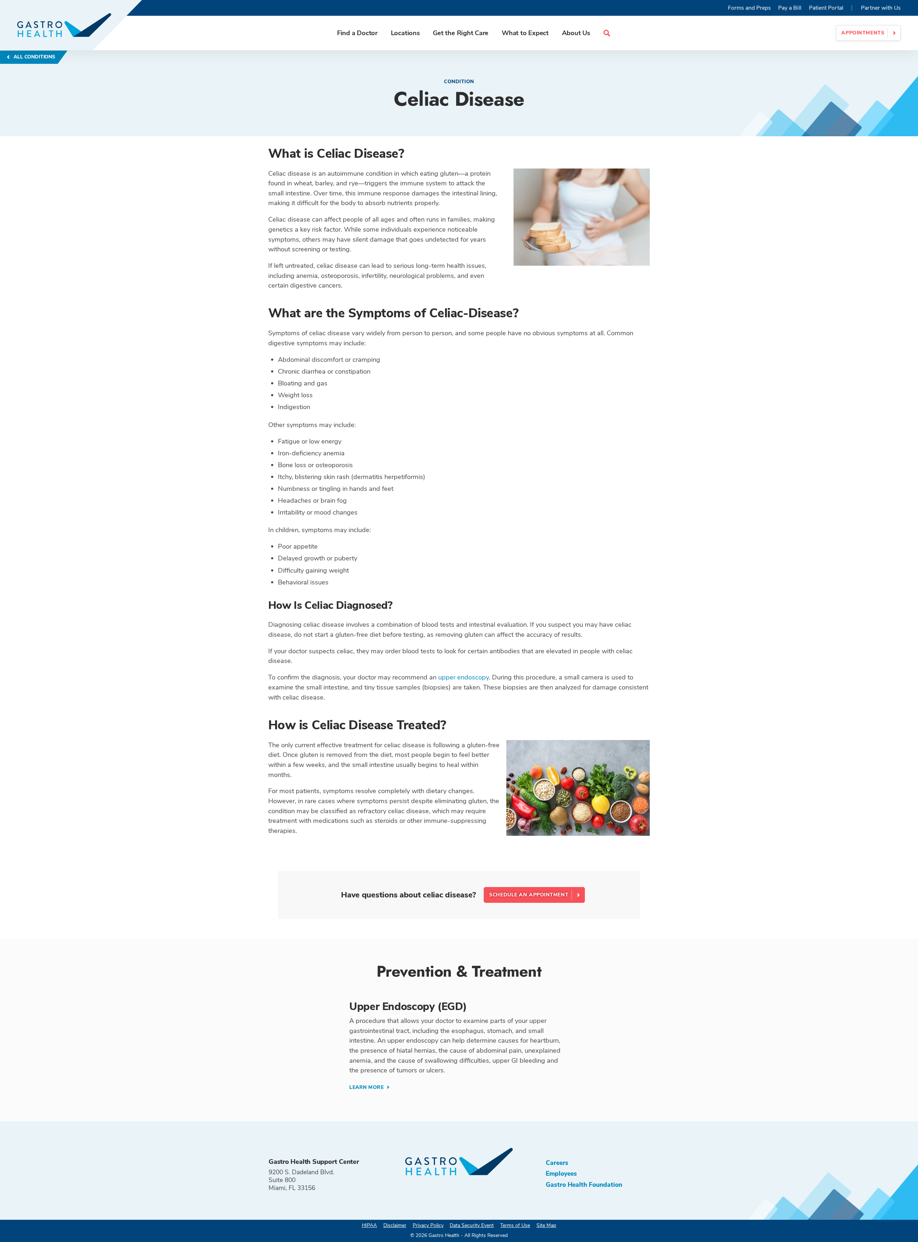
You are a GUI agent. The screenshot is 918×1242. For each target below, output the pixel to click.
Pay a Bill (789, 8)
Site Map (546, 1225)
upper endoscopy (463, 677)
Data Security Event (472, 1225)
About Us (576, 32)
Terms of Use (515, 1225)
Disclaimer (394, 1225)
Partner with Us (881, 8)
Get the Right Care (460, 32)
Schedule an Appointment (528, 894)
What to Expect (525, 32)
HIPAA (369, 1225)
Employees (561, 1173)
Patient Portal (826, 8)
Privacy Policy (428, 1225)
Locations (405, 32)
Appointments (862, 32)
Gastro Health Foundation (584, 1185)
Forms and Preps (749, 8)
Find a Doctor (357, 32)
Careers (557, 1163)
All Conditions (33, 56)
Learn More (367, 1087)
